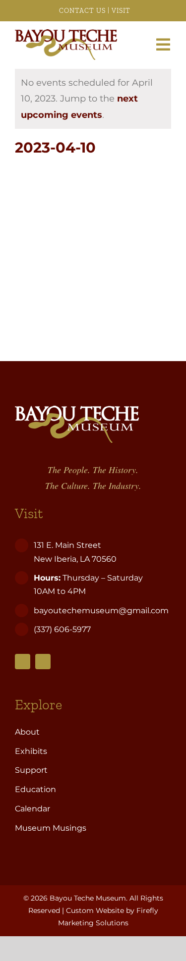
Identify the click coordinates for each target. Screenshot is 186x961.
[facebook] (22, 661)
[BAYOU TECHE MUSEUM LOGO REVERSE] (77, 410)
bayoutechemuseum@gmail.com (101, 610)
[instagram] (43, 661)
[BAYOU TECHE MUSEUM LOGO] (66, 33)
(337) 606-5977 (63, 629)
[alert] (93, 99)
